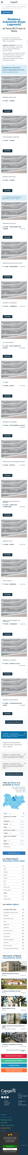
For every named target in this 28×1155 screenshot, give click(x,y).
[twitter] (5, 1097)
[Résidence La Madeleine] (14, 290)
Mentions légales (23, 1096)
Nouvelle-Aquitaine (14, 939)
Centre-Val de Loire (13, 918)
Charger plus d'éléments (14, 722)
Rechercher (7, 12)
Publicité (6, 1105)
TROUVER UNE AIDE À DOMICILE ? (14, 1056)
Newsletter (7, 1103)
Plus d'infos (7, 111)
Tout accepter (10, 1146)
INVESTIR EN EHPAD (14, 1065)
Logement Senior (6, 1128)
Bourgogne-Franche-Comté (13, 912)
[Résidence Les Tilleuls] (14, 211)
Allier (13, 869)
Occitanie (14, 942)
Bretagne (14, 915)
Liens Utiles (4, 1122)
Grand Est (14, 927)
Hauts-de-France (14, 930)
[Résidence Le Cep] (14, 528)
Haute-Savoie (13, 899)
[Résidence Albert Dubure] (14, 687)
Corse (13, 921)
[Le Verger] (14, 370)
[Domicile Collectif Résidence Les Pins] (14, 449)
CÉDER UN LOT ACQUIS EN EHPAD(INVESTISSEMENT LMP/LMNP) (14, 1070)
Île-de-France (14, 933)
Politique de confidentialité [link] (10, 1151)
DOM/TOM (13, 924)
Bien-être (3, 1130)
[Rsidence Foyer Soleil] (14, 164)
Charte (20, 1097)
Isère (13, 881)
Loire (13, 884)
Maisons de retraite (6, 1117)
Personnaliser (10, 1149)
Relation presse (22, 1105)
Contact (6, 1101)
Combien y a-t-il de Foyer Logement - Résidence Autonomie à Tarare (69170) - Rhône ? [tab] (14, 735)
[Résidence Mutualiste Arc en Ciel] (14, 250)
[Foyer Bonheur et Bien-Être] (14, 124)
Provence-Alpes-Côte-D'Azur (14, 948)
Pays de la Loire (14, 945)
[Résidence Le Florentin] (14, 647)
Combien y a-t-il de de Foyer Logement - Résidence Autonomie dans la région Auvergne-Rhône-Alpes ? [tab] (13, 766)
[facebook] (2, 1097)
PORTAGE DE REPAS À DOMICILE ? (14, 1060)
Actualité (3, 1114)
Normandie (14, 936)
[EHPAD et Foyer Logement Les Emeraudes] (14, 608)
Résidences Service (6, 1119)
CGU (19, 1094)
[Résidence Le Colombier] (14, 409)
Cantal (13, 875)
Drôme (13, 878)
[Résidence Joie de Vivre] (14, 85)
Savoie (13, 896)
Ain (13, 866)
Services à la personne (7, 1125)
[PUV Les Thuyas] (14, 568)
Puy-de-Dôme (13, 890)
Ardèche (13, 872)
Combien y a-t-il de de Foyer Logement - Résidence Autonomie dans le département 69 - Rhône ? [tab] (13, 756)
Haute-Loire (13, 887)
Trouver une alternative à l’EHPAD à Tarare (16, 1050)
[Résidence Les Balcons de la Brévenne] (14, 489)
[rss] (7, 1097)
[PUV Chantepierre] (14, 330)
